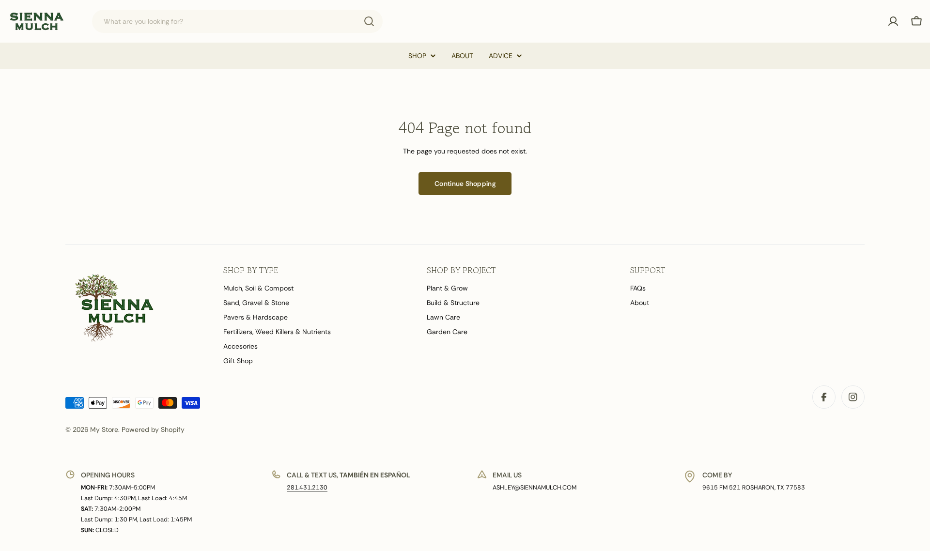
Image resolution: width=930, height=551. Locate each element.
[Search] (369, 21)
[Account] (893, 21)
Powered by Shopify (153, 429)
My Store (104, 429)
